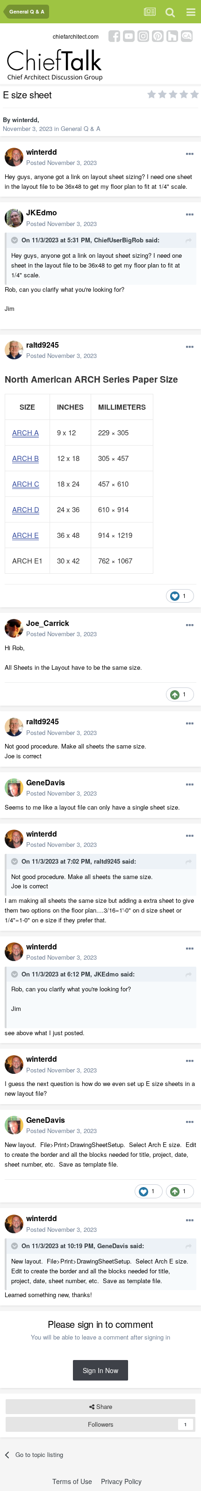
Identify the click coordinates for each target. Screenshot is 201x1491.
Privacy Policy (121, 1481)
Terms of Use (72, 1481)
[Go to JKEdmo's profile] (14, 218)
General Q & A (80, 128)
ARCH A (25, 432)
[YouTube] (129, 35)
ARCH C (25, 483)
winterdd (24, 119)
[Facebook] (114, 35)
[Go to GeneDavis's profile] (14, 787)
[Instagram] (143, 35)
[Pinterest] (158, 35)
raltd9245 (42, 344)
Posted (61, 162)
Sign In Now (100, 1370)
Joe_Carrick (47, 623)
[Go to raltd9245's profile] (14, 350)
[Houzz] (172, 35)
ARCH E (25, 535)
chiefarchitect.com (76, 36)
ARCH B (25, 458)
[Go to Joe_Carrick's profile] (14, 628)
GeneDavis (45, 782)
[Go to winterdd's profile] (14, 157)
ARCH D (25, 509)
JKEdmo (41, 212)
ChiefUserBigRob (119, 239)
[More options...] (189, 154)
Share (103, 1406)
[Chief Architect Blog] (187, 35)
